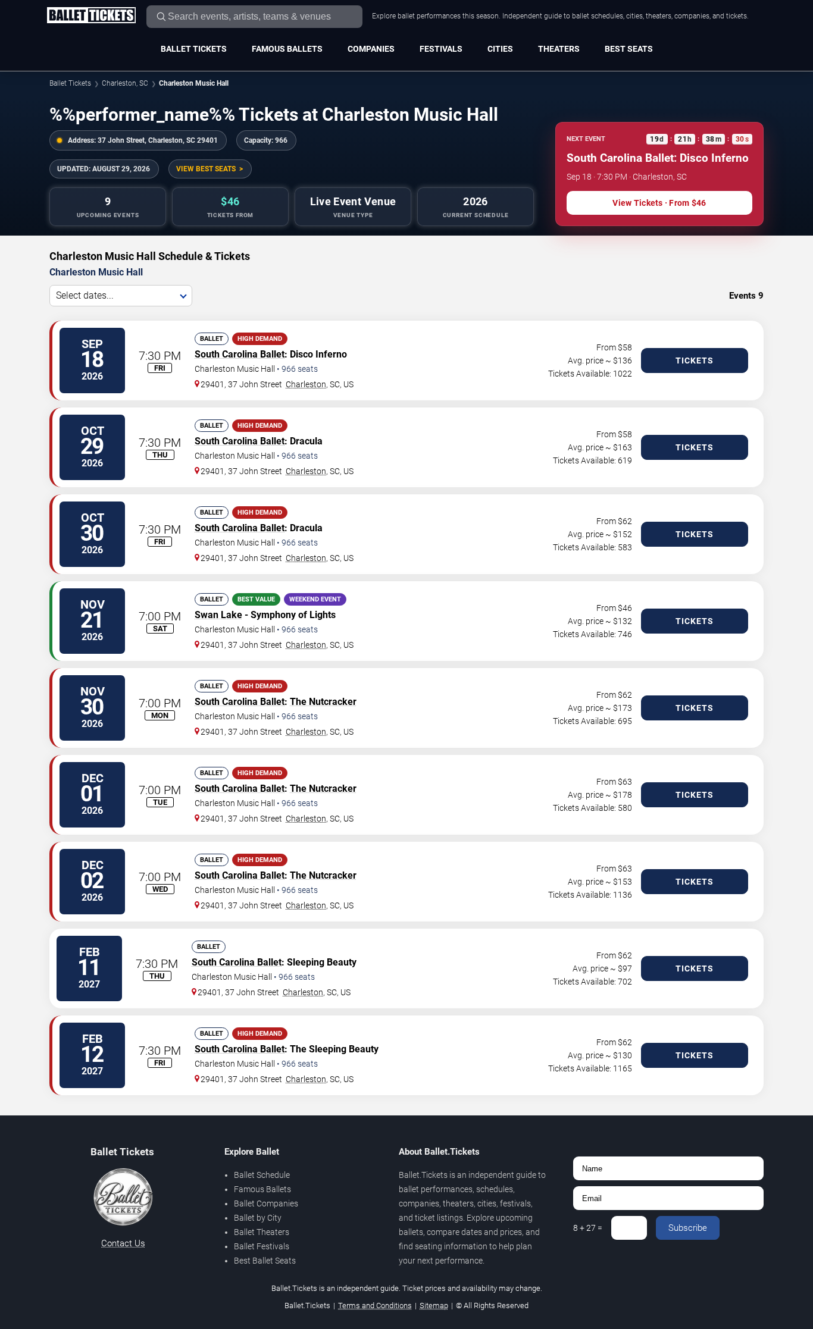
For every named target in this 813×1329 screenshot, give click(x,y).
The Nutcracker (323, 701)
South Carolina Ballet (239, 354)
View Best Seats (206, 169)
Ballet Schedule (262, 1175)
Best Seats (629, 49)
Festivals (441, 49)
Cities (500, 49)
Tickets (695, 360)
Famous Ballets (287, 49)
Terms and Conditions (375, 1305)
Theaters (559, 49)
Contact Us (123, 1243)
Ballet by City (258, 1218)
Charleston (306, 384)
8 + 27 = (587, 1228)
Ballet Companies (266, 1203)
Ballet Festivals (261, 1246)
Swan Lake (218, 614)
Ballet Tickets (194, 49)
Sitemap (434, 1305)
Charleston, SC (125, 83)
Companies (371, 49)
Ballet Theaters (261, 1232)
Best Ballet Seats (265, 1260)
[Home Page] (91, 16)
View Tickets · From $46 (659, 203)
